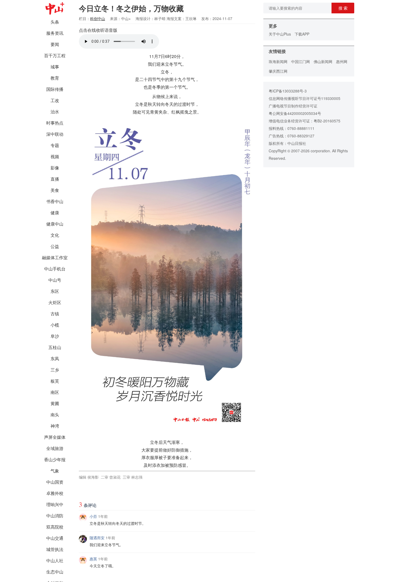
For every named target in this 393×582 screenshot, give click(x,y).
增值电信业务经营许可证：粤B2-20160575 (304, 120)
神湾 (55, 426)
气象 (55, 471)
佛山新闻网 (323, 61)
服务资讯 (54, 33)
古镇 (55, 314)
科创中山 (97, 18)
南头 (55, 415)
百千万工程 (55, 55)
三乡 (55, 370)
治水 (55, 111)
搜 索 (343, 8)
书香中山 (54, 201)
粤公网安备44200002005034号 (295, 113)
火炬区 (54, 302)
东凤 (55, 358)
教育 (55, 78)
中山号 (54, 280)
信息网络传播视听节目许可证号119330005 (304, 98)
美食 (55, 190)
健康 (55, 212)
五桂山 (54, 347)
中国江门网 (300, 61)
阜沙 (55, 336)
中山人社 (54, 560)
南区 (55, 392)
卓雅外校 (54, 493)
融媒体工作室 (55, 257)
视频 (55, 156)
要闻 (55, 44)
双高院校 (54, 527)
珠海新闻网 (278, 61)
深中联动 (54, 134)
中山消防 (54, 516)
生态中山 (54, 572)
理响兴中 (54, 504)
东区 (55, 291)
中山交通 (54, 538)
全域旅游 (54, 448)
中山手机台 (55, 269)
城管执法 (54, 549)
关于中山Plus (280, 34)
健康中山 (54, 224)
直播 (55, 179)
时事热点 (54, 123)
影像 (55, 168)
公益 (55, 246)
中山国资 (54, 482)
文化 (55, 235)
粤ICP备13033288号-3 (288, 91)
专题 (55, 145)
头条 (55, 22)
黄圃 (55, 403)
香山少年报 (55, 459)
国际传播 (54, 89)
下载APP (302, 34)
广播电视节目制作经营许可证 (293, 105)
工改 (55, 100)
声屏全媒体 (55, 437)
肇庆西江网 (278, 71)
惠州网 (341, 61)
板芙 (55, 381)
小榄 (55, 325)
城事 (55, 67)
